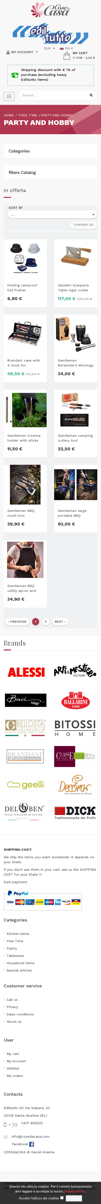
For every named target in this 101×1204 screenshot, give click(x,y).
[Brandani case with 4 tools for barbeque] (25, 334)
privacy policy (74, 1191)
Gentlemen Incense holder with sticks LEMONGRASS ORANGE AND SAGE (23, 438)
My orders (15, 1076)
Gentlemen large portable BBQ (72, 513)
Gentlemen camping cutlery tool (75, 438)
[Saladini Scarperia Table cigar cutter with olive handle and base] (75, 259)
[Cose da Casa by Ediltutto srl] (50, 10)
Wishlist (13, 1068)
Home (9, 115)
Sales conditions (20, 1014)
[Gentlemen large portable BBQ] (75, 484)
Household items (21, 963)
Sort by (16, 208)
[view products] (26, 672)
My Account (16, 1061)
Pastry (12, 948)
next (59, 621)
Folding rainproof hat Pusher (22, 287)
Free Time (15, 941)
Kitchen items (18, 934)
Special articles (19, 970)
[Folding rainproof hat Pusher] (25, 259)
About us (14, 1021)
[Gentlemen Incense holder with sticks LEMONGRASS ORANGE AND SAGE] (25, 409)
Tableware (15, 956)
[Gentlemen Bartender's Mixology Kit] (75, 334)
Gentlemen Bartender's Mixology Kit (76, 363)
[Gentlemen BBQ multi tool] (25, 484)
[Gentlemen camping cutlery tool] (75, 409)
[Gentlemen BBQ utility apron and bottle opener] (25, 559)
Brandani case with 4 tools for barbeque (23, 363)
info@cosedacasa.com (31, 1136)
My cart (13, 1054)
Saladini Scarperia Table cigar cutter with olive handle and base (73, 288)
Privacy (12, 1007)
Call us (12, 1000)
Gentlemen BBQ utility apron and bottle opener (21, 588)
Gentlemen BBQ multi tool (20, 513)
